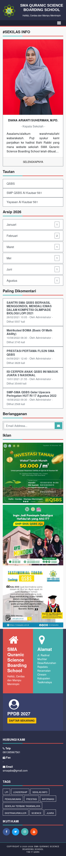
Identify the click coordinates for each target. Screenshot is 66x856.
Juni (32, 269)
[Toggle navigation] (59, 23)
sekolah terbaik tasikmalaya (22, 806)
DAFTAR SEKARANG (22, 720)
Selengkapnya (33, 162)
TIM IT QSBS (33, 852)
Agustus (32, 280)
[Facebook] (7, 831)
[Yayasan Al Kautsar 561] (33, 473)
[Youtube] (34, 831)
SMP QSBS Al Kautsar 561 (24, 193)
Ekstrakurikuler (15, 813)
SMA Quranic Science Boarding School (41, 847)
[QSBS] (33, 535)
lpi (6, 792)
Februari (32, 236)
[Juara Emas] (33, 597)
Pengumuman (13, 799)
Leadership (20, 792)
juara (50, 813)
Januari (32, 224)
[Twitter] (16, 831)
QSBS (11, 183)
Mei (32, 258)
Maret (32, 247)
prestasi (31, 799)
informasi (48, 799)
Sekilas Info (39, 792)
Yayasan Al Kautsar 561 (22, 202)
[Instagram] (25, 831)
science (36, 813)
